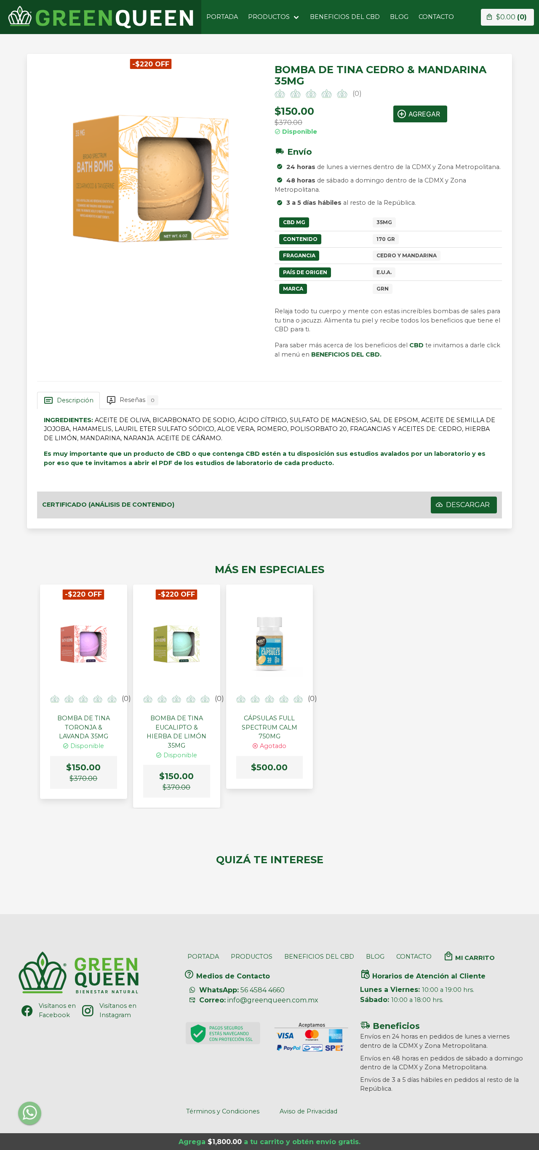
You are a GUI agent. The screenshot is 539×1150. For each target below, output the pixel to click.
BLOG (399, 17)
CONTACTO (436, 17)
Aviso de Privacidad (308, 1111)
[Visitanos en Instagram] (87, 1011)
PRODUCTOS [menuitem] (269, 17)
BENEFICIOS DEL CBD (345, 17)
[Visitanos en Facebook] (27, 1011)
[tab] (68, 400)
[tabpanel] (269, 445)
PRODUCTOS (251, 956)
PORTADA (222, 17)
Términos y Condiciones (222, 1111)
